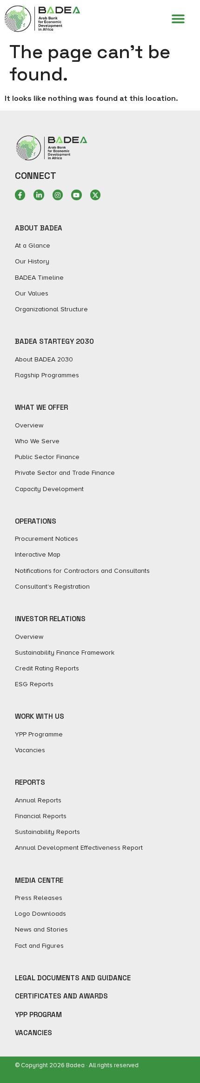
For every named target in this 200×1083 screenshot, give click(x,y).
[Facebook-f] (20, 195)
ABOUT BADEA (38, 227)
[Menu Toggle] (178, 19)
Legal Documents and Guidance (73, 977)
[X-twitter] (95, 195)
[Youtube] (76, 195)
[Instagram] (58, 195)
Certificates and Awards (61, 995)
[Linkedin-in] (38, 195)
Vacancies (33, 1032)
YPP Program (38, 1014)
